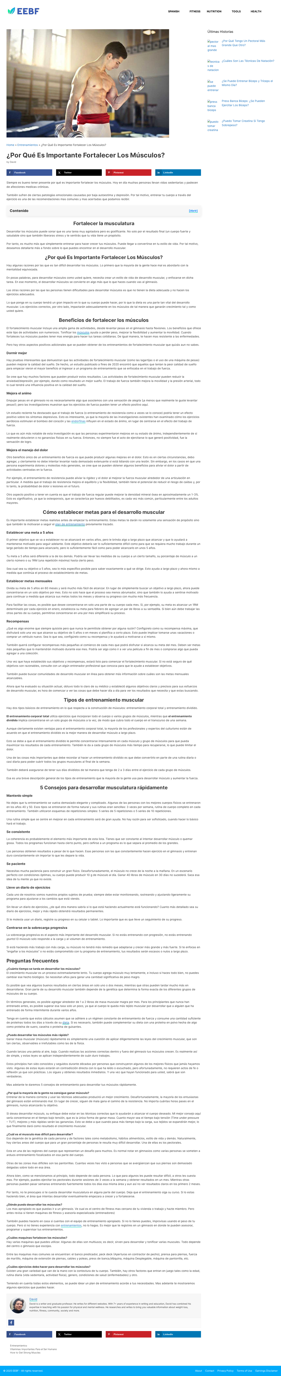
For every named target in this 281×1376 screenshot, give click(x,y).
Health (256, 11)
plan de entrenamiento (70, 524)
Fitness (195, 11)
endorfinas (78, 421)
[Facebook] (11, 1323)
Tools (236, 11)
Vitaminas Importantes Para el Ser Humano (33, 1349)
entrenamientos (71, 1225)
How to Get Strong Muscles (25, 1352)
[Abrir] (193, 210)
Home (10, 145)
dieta (65, 1022)
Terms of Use (244, 1370)
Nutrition (214, 11)
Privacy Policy (225, 1370)
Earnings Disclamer (266, 1370)
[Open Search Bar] (269, 11)
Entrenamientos (27, 145)
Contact (209, 1370)
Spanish (173, 11)
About (198, 1370)
